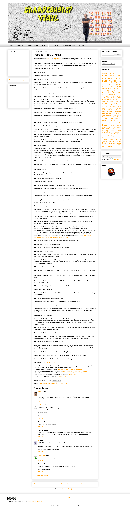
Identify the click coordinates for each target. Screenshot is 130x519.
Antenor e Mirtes (107, 84)
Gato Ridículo (112, 106)
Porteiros (118, 130)
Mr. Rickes (41, 405)
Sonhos (104, 139)
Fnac (119, 103)
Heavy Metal (106, 108)
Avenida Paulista (115, 86)
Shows (104, 137)
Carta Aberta (112, 93)
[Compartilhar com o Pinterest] (60, 381)
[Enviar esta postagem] (49, 380)
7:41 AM (40, 472)
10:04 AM (40, 436)
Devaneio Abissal (63, 376)
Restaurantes (106, 134)
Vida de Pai (106, 145)
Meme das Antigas (109, 117)
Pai (109, 127)
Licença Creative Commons (34, 501)
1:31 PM (40, 452)
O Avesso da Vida (78, 373)
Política (111, 129)
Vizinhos (111, 147)
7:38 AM (40, 426)
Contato (81, 45)
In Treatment (117, 108)
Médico (114, 115)
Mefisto (119, 115)
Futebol (111, 105)
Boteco (104, 93)
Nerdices (110, 120)
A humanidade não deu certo (111, 75)
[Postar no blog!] (55, 381)
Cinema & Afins (72, 374)
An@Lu (40, 391)
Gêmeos (119, 106)
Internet (114, 110)
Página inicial (65, 484)
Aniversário (105, 83)
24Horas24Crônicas (108, 73)
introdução (49, 58)
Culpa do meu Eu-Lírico (48, 383)
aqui (73, 60)
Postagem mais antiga (88, 484)
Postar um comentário (42, 475)
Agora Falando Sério (111, 79)
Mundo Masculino (115, 118)
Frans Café (105, 105)
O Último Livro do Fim (113, 125)
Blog (40, 383)
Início (11, 45)
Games (119, 105)
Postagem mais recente (42, 484)
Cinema (110, 95)
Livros (44, 45)
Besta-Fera (112, 88)
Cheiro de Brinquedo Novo (77, 369)
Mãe (119, 113)
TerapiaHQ (114, 141)
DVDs (116, 101)
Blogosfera (113, 91)
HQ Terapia (54, 45)
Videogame (114, 145)
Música (104, 120)
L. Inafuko (84, 371)
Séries (119, 136)
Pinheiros (105, 129)
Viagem (106, 143)
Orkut (119, 125)
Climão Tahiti (42, 455)
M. (38, 440)
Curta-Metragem (117, 99)
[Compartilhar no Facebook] (59, 381)
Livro (110, 113)
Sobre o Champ (33, 45)
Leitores (105, 113)
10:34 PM (40, 460)
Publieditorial (106, 132)
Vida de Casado (115, 143)
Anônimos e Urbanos (115, 83)
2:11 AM (40, 401)
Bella (58, 369)
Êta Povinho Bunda (111, 102)
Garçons (104, 106)
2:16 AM (40, 418)
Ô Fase (58, 383)
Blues (119, 91)
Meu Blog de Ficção (68, 45)
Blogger (82, 505)
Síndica (111, 137)
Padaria (104, 127)
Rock (107, 136)
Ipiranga (119, 110)
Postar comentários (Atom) (67, 489)
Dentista (111, 101)
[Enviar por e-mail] (53, 381)
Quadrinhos (117, 132)
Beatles (104, 88)
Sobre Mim (20, 45)
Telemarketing (106, 141)
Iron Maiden (107, 111)
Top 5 (66, 383)
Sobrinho (118, 137)
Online (68, 497)
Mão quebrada (106, 115)
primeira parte (58, 58)
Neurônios (117, 120)
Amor (119, 81)
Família (115, 103)
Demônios (105, 101)
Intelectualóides (106, 110)
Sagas (63, 383)
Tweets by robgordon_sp (16, 80)
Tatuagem (111, 139)
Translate (116, 159)
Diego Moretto (65, 369)
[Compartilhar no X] (57, 381)
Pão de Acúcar (116, 127)
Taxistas (118, 139)
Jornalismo (117, 111)
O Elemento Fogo (75, 371)
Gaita (115, 105)
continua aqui (51, 362)
